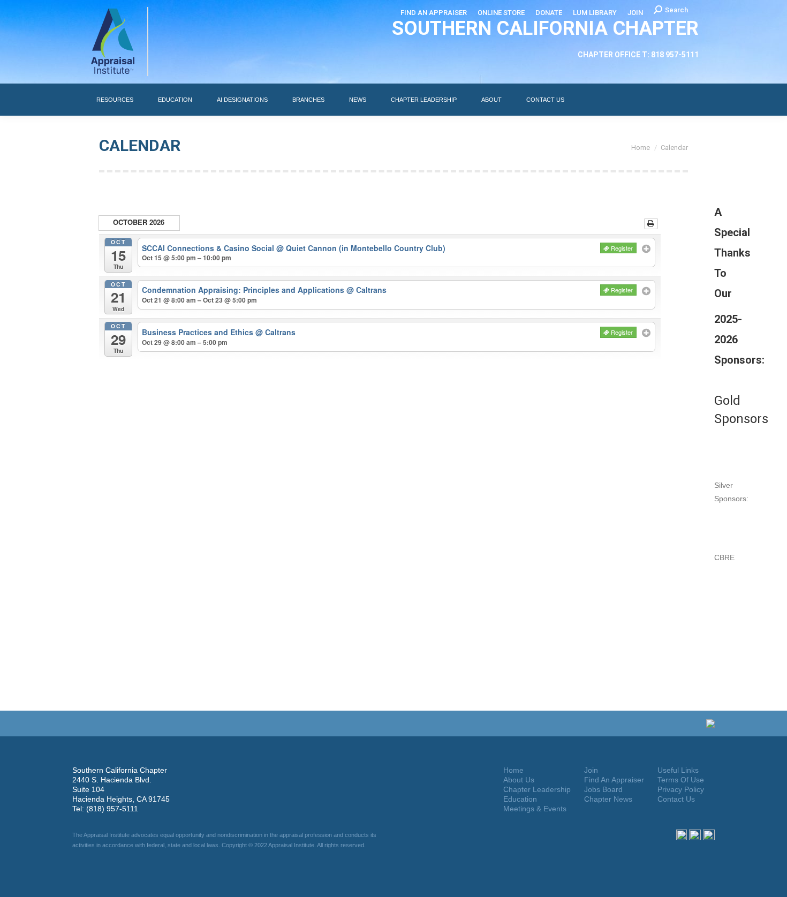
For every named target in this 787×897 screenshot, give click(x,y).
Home (513, 770)
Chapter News (608, 799)
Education (520, 799)
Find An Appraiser (614, 779)
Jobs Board (603, 789)
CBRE (724, 557)
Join (591, 770)
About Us (518, 779)
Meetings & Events (534, 808)
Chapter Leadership (537, 789)
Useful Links (678, 770)
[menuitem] (433, 12)
